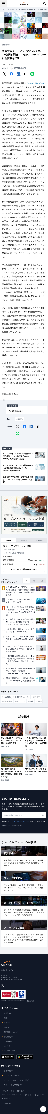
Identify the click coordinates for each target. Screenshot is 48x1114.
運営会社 (5, 1098)
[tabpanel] (24, 558)
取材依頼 (7, 1041)
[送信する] (43, 815)
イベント (7, 1027)
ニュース (7, 1022)
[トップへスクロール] (43, 1109)
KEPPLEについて (11, 1032)
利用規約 (20, 1091)
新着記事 (13, 9)
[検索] (44, 3)
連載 (5, 1018)
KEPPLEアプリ (10, 1050)
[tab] (8, 540)
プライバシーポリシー (21, 821)
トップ (3, 9)
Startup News (7, 64)
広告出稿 (7, 1036)
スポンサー (8, 1046)
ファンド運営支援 (11, 1075)
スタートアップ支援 (12, 1085)
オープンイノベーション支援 (15, 1080)
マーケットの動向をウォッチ (24, 569)
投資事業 (7, 1071)
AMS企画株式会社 (36, 83)
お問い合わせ (6, 1091)
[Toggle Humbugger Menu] (3, 3)
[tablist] (24, 540)
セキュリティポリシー (33, 1094)
